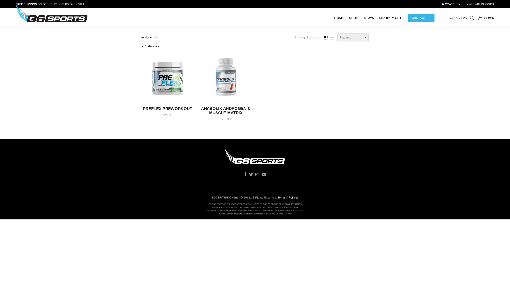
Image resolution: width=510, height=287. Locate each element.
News (369, 18)
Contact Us (421, 18)
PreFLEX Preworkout (167, 108)
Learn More (390, 18)
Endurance (152, 46)
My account (453, 4)
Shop (353, 18)
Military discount (481, 4)
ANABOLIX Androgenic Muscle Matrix (226, 110)
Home (339, 18)
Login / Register (458, 18)
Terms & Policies (288, 197)
